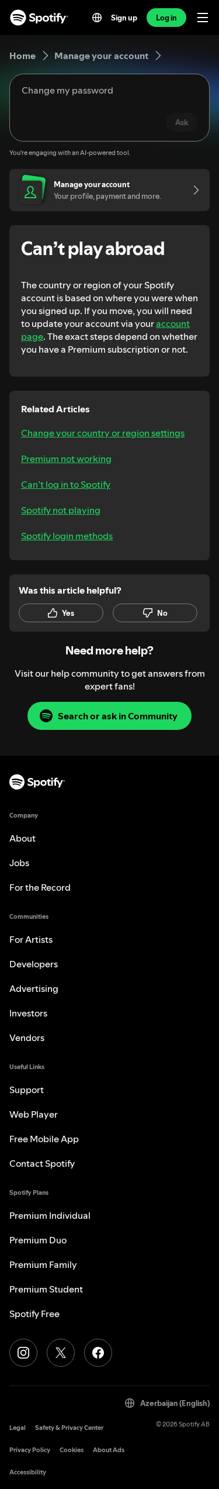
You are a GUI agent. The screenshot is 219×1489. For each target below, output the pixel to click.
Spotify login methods (67, 535)
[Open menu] (203, 18)
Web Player (33, 1114)
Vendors (26, 1037)
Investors (28, 1013)
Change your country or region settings (103, 432)
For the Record (40, 887)
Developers (33, 963)
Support (26, 1089)
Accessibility (27, 1472)
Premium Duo (38, 1239)
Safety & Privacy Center (69, 1427)
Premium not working (66, 458)
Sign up (124, 17)
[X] (61, 1353)
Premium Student (46, 1289)
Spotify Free (34, 1313)
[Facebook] (98, 1353)
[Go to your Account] (192, 190)
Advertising (33, 988)
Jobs (19, 862)
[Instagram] (23, 1353)
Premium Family (43, 1264)
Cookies (72, 1450)
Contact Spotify (42, 1163)
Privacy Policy (29, 1450)
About (22, 838)
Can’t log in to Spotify (65, 484)
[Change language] (97, 17)
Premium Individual (50, 1215)
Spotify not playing (60, 510)
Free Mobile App (44, 1138)
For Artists (31, 939)
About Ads (108, 1450)
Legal (17, 1427)
